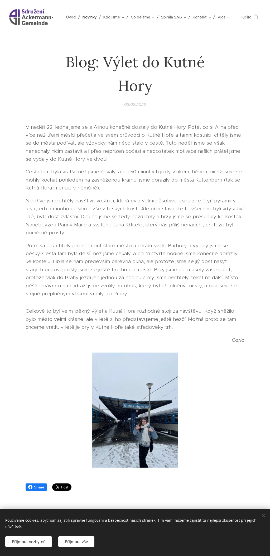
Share (39, 487)
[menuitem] (72, 17)
